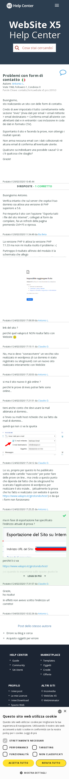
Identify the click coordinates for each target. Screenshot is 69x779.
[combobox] (60, 711)
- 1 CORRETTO (42, 186)
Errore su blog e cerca (19, 633)
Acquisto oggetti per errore (22, 638)
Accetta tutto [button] (18, 762)
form (30, 90)
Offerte (47, 674)
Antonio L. (18, 83)
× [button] (64, 711)
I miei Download (20, 700)
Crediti (46, 669)
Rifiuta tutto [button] (51, 762)
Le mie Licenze (19, 695)
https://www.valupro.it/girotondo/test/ (25, 496)
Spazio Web (17, 705)
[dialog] (34, 743)
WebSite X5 (50, 695)
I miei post (16, 691)
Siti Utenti (17, 669)
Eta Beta (42, 234)
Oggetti (47, 665)
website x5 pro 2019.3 (44, 90)
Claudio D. (43, 346)
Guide (15, 660)
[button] (34, 773)
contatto (22, 90)
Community (18, 665)
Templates (49, 660)
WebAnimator (51, 700)
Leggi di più (30, 733)
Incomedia (50, 691)
